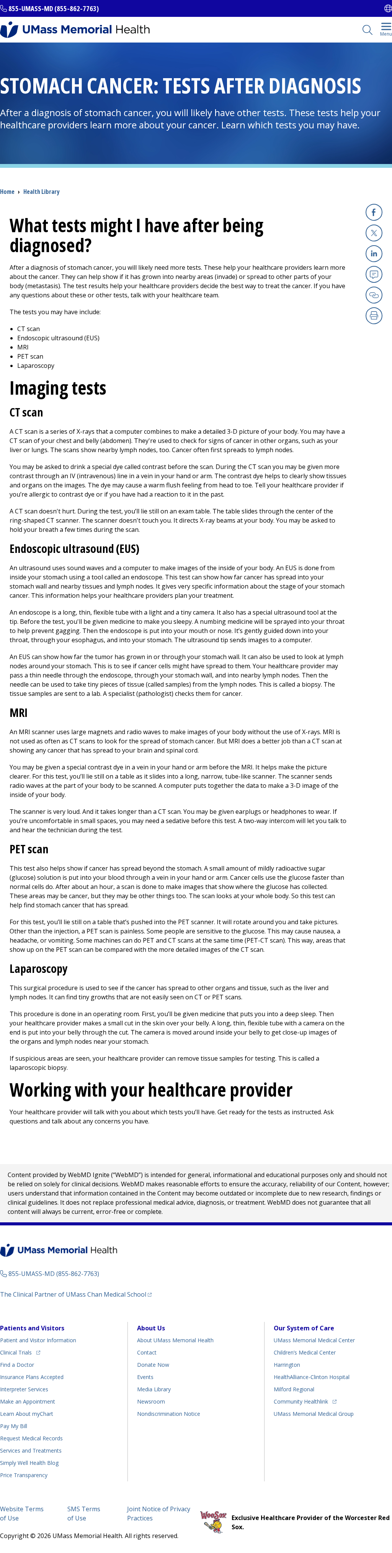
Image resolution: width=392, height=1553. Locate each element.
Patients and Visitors (32, 1328)
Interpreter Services (24, 1389)
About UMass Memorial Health (175, 1340)
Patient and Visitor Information (38, 1340)
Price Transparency (23, 1475)
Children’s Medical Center (305, 1352)
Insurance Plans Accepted (32, 1377)
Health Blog (29, 1462)
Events (145, 1377)
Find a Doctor (17, 1364)
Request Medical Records (31, 1438)
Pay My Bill (13, 1426)
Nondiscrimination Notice (168, 1413)
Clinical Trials (20, 1352)
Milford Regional (294, 1389)
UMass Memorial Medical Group (314, 1413)
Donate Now (153, 1364)
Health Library (41, 191)
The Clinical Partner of (76, 1294)
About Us (151, 1328)
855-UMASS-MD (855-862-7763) (53, 8)
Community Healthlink (301, 1401)
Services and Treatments (31, 1450)
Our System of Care (304, 1328)
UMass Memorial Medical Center (314, 1340)
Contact (147, 1352)
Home (7, 191)
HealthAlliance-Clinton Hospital (312, 1377)
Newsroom (151, 1401)
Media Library (154, 1389)
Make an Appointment (27, 1401)
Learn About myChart (26, 1413)
